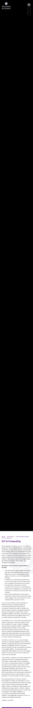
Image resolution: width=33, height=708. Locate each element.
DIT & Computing (7, 538)
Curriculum (10, 536)
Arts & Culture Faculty (22, 536)
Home (3, 536)
